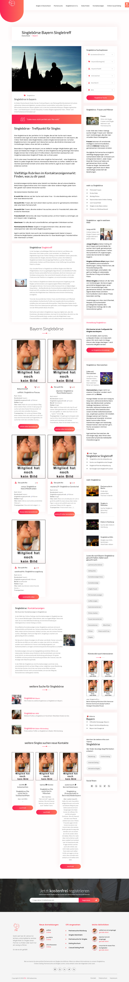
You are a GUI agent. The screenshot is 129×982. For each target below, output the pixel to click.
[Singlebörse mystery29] (64, 456)
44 (72, 387)
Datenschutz (103, 978)
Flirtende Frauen (95, 190)
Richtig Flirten (94, 196)
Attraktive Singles (94, 768)
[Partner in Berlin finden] (92, 491)
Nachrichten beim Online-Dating (101, 199)
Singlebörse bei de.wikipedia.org (101, 459)
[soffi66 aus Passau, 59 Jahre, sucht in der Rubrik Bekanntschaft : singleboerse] (42, 931)
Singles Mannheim (76, 935)
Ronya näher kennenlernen (28, 512)
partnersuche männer (95, 565)
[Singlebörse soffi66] (28, 361)
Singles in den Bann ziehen (98, 206)
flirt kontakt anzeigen (95, 595)
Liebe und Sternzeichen (91, 372)
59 (37, 387)
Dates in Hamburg (107, 522)
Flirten (90, 631)
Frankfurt (107, 703)
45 (73, 483)
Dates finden (85, 6)
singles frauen (92, 589)
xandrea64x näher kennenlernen (29, 597)
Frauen (103, 116)
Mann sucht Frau (103, 631)
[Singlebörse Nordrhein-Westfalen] (16, 714)
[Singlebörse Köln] (92, 540)
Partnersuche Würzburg (78, 931)
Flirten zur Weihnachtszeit (99, 209)
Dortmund (95, 703)
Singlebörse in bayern (25, 99)
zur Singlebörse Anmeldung (100, 350)
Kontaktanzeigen (98, 6)
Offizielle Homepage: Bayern (99, 722)
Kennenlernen (93, 625)
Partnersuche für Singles (78, 939)
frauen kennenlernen (95, 619)
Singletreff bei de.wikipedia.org (100, 465)
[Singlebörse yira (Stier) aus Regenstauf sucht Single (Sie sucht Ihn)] (92, 687)
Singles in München (104, 504)
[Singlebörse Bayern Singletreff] (11, 3)
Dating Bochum (74, 943)
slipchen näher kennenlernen (64, 429)
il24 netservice (31, 978)
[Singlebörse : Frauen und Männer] (92, 121)
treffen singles (92, 601)
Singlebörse (31, 95)
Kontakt (93, 978)
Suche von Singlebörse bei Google (101, 462)
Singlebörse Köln (107, 537)
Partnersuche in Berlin (106, 487)
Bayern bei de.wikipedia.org (99, 725)
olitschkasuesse (51, 945)
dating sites (92, 571)
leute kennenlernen (94, 607)
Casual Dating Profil (76, 948)
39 (36, 483)
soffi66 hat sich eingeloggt (107, 930)
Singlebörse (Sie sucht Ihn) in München (46, 791)
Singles (90, 637)
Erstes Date (94, 193)
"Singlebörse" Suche (100, 98)
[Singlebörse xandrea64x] (28, 541)
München (46, 785)
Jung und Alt (91, 229)
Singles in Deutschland (43, 6)
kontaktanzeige (93, 583)
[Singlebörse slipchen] (64, 361)
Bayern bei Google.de (97, 728)
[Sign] (125, 2)
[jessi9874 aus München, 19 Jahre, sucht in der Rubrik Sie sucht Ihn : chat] (42, 938)
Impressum (113, 978)
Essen (102, 706)
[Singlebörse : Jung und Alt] (106, 234)
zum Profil (22, 808)
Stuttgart (89, 706)
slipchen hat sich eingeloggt (104, 938)
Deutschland (26, 36)
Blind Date (106, 625)
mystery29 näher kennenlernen (64, 514)
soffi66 (48, 930)
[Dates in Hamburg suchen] (92, 524)
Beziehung (91, 756)
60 (37, 568)
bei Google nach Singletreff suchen (101, 469)
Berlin (88, 701)
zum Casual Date (95, 203)
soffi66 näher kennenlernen (29, 426)
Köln (105, 701)
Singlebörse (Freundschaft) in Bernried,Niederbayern (71, 793)
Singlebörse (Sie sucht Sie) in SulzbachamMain (23, 793)
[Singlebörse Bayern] (16, 699)
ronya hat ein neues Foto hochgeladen (107, 947)
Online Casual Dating (114, 6)
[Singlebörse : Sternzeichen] (106, 378)
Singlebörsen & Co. (72, 6)
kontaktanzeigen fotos (95, 577)
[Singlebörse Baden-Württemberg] (16, 729)
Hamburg (94, 701)
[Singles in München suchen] (92, 508)
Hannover (110, 701)
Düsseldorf (96, 706)
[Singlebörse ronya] (28, 456)
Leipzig (101, 703)
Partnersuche (58, 6)
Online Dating (105, 756)
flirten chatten (93, 613)
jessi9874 (49, 937)
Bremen (89, 703)
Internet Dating (93, 762)
